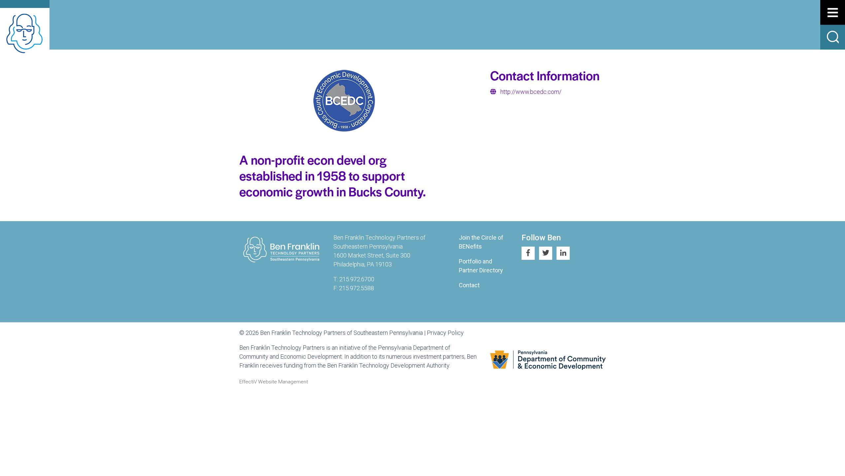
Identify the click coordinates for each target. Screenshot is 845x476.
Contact (469, 285)
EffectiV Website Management (273, 382)
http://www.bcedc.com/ (530, 91)
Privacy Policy (445, 332)
